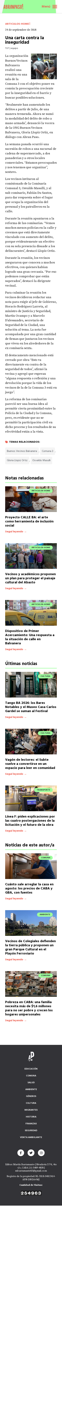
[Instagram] (41, 1152)
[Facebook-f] (20, 1152)
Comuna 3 (47, 451)
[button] (55, 6)
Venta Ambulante (31, 1137)
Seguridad (31, 1131)
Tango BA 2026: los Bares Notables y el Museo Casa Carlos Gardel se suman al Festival (30, 707)
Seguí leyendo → (16, 532)
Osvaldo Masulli (41, 460)
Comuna (31, 1076)
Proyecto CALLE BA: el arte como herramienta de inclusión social (29, 521)
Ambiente (31, 1089)
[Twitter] (31, 1152)
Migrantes (31, 1110)
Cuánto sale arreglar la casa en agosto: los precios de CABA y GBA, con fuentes (29, 888)
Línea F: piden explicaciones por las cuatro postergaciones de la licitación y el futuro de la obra (30, 821)
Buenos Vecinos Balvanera (22, 451)
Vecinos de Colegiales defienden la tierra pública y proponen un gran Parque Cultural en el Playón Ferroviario (30, 947)
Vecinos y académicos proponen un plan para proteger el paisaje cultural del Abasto (30, 578)
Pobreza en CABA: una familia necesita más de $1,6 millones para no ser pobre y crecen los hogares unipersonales (29, 1008)
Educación (31, 1069)
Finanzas (31, 1124)
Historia (31, 1117)
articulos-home (17, 24)
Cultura (31, 1103)
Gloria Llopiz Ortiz (17, 460)
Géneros (31, 1096)
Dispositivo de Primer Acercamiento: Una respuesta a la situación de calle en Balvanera (29, 637)
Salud (31, 1083)
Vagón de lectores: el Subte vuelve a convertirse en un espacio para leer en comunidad (30, 764)
